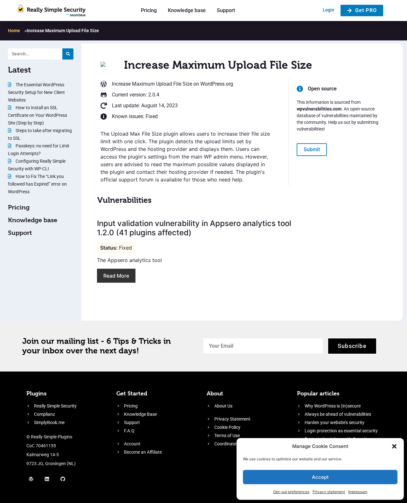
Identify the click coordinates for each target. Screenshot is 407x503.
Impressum (357, 491)
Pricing (149, 10)
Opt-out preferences (291, 491)
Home (14, 30)
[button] (394, 446)
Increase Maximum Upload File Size (152, 84)
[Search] (67, 54)
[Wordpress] (31, 479)
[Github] (63, 479)
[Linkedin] (47, 479)
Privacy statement (329, 491)
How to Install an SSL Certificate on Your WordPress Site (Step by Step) (37, 115)
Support (226, 10)
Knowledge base (187, 10)
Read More (116, 276)
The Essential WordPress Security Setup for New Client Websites (36, 92)
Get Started (131, 393)
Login (328, 9)
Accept (320, 477)
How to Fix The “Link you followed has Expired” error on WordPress (37, 184)
